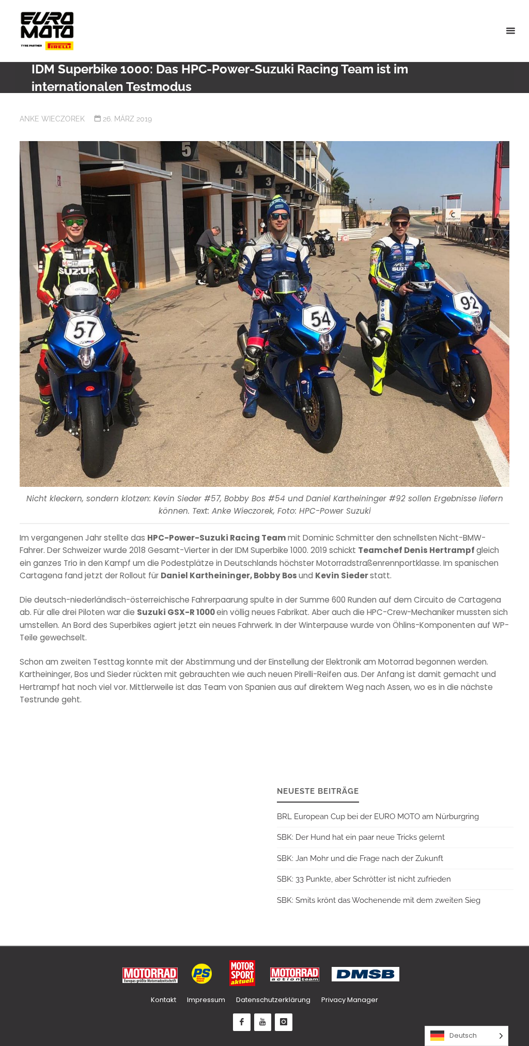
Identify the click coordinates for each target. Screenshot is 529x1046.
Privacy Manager (349, 1000)
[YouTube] (263, 1022)
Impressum (206, 1000)
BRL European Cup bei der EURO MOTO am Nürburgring (378, 816)
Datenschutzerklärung (273, 1000)
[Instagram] (283, 1022)
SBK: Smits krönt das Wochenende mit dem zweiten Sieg (378, 900)
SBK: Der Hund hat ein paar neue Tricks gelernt (361, 837)
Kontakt (163, 1000)
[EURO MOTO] (47, 30)
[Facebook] (242, 1022)
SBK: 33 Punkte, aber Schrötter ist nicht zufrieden (364, 879)
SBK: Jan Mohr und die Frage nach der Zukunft (360, 858)
